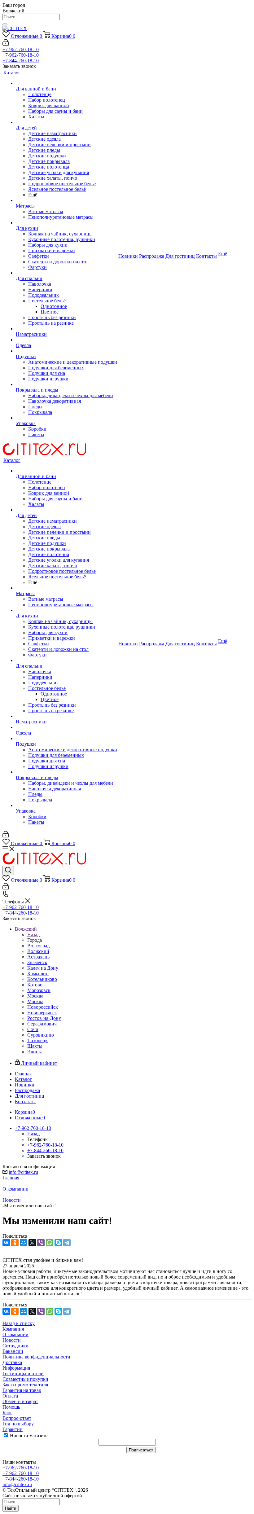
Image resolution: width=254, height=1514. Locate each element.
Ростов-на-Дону (44, 1018)
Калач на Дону (42, 968)
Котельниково (42, 979)
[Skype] (58, 1242)
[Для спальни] (66, 273)
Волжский (38, 951)
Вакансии (12, 1351)
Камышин (38, 973)
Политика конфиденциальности (36, 1356)
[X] (32, 1242)
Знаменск (37, 962)
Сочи (32, 1029)
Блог (7, 1412)
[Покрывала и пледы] (66, 384)
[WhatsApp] (49, 1242)
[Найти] (4, 24)
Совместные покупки (25, 1379)
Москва (35, 995)
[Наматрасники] (66, 328)
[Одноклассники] (15, 1242)
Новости (11, 1340)
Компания (13, 1329)
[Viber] (41, 1242)
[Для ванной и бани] (66, 83)
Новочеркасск (42, 1012)
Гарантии (12, 1429)
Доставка (12, 1362)
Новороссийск (42, 1007)
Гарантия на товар (21, 1390)
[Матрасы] (66, 200)
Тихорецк (37, 1040)
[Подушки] (66, 351)
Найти (10, 1508)
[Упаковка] (66, 418)
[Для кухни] (66, 223)
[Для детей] (66, 122)
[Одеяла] (66, 340)
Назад (33, 934)
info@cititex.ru (23, 1172)
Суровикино (40, 1035)
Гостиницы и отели (23, 1373)
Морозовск (38, 990)
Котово (34, 984)
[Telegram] (67, 1242)
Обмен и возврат (20, 1401)
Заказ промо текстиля (25, 1384)
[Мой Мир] (23, 1242)
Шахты (34, 1046)
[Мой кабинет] (5, 43)
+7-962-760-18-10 (20, 49)
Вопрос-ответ (16, 1418)
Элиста (34, 1051)
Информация (16, 1368)
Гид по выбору (18, 1423)
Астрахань (38, 956)
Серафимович (42, 1023)
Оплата (10, 1395)
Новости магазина (29, 1435)
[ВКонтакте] (6, 1242)
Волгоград (38, 945)
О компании (15, 1334)
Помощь (11, 1407)
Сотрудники (15, 1345)
